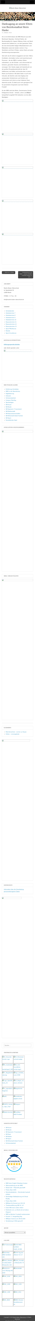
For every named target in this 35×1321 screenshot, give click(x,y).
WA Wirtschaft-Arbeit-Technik (14, 415)
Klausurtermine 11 (11, 322)
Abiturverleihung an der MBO (14, 1185)
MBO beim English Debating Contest (16, 1183)
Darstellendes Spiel (11, 420)
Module (8, 331)
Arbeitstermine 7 (10, 313)
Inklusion (8, 396)
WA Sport (8, 418)
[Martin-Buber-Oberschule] (17, 6)
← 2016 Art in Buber (8, 272)
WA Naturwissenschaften (13, 413)
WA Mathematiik (10, 411)
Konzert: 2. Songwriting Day (14, 1216)
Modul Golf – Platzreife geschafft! (15, 1187)
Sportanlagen (10, 402)
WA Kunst (8, 404)
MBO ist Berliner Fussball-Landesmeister (18, 1214)
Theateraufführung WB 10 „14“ (15, 1205)
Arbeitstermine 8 (10, 315)
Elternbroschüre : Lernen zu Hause (16, 732)
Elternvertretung (12, 21)
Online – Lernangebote (12, 734)
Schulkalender (10, 311)
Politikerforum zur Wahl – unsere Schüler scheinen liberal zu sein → (26, 275)
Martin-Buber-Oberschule (19, 1317)
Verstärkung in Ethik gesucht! (14, 1221)
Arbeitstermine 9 (10, 317)
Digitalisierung (10, 393)
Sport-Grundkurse (11, 333)
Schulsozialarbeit (11, 398)
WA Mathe (9, 1136)
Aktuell (4, 21)
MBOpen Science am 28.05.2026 (15, 1218)
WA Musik (8, 407)
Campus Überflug (11, 400)
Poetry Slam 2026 (11, 1190)
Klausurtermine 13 (11, 326)
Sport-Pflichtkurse (11, 328)
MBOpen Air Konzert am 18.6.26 (15, 1203)
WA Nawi (8, 1134)
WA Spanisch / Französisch (14, 409)
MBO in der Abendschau (13, 391)
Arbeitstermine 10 (11, 319)
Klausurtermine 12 (11, 324)
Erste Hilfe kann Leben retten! (14, 1207)
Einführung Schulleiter (12, 389)
